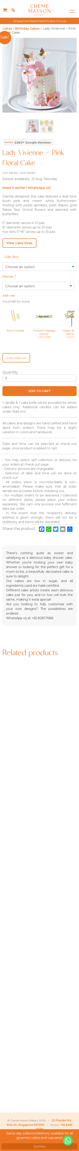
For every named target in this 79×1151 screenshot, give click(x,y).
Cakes (7, 29)
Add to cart (39, 391)
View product (20, 740)
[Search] (13, 10)
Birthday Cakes (27, 29)
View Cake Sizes (19, 243)
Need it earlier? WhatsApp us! (26, 188)
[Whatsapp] (68, 1140)
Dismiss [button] (39, 1146)
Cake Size (12, 257)
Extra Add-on (16, 358)
